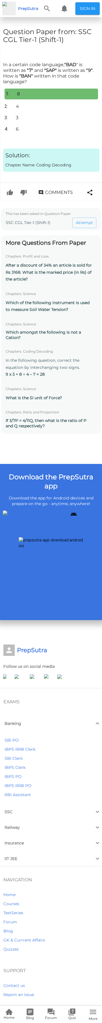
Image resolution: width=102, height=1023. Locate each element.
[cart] (64, 8)
